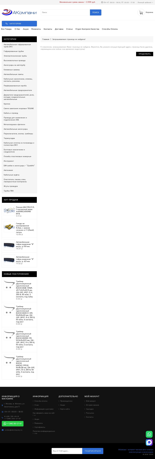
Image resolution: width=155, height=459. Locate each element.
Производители (66, 401)
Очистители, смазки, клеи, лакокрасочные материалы (15, 180)
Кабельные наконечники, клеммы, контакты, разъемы (18, 80)
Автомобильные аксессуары (16, 129)
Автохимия (8, 170)
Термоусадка (9, 138)
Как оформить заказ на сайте (44, 414)
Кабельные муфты (11, 175)
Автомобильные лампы (13, 74)
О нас (17, 29)
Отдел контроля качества (87, 29)
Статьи (69, 29)
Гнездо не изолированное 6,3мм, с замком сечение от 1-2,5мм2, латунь (25, 227)
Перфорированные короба (15, 85)
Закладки (89, 409)
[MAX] (149, 442)
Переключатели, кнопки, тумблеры (18, 133)
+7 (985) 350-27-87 (12, 419)
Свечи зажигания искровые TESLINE (19, 108)
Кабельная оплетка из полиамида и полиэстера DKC (19, 144)
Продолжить (145, 54)
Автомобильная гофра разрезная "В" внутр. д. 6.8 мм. (25, 244)
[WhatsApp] (149, 434)
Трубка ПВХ (9, 191)
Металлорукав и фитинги (14, 124)
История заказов (92, 405)
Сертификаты (40, 427)
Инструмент (9, 161)
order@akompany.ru (13, 430)
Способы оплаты (110, 29)
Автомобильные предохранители (18, 90)
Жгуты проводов (11, 186)
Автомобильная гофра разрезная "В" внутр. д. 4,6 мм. (25, 259)
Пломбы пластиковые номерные (17, 156)
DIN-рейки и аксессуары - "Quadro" (19, 165)
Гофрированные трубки (14, 51)
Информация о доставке (44, 409)
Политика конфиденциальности (44, 432)
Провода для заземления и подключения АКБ (15, 118)
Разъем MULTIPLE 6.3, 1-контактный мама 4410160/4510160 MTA (25, 210)
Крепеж (7, 104)
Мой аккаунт (91, 401)
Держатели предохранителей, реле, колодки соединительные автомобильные (19, 97)
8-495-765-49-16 (11, 416)
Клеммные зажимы (12, 69)
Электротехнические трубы (15, 56)
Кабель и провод (11, 113)
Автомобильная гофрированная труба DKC (17, 45)
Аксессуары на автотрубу (14, 65)
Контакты (48, 29)
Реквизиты (36, 29)
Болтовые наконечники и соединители (14, 150)
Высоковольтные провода (14, 60)
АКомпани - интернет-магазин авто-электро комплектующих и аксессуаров (135, 450)
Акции (25, 29)
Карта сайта (65, 409)
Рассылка (90, 413)
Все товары (6, 29)
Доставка (59, 29)
